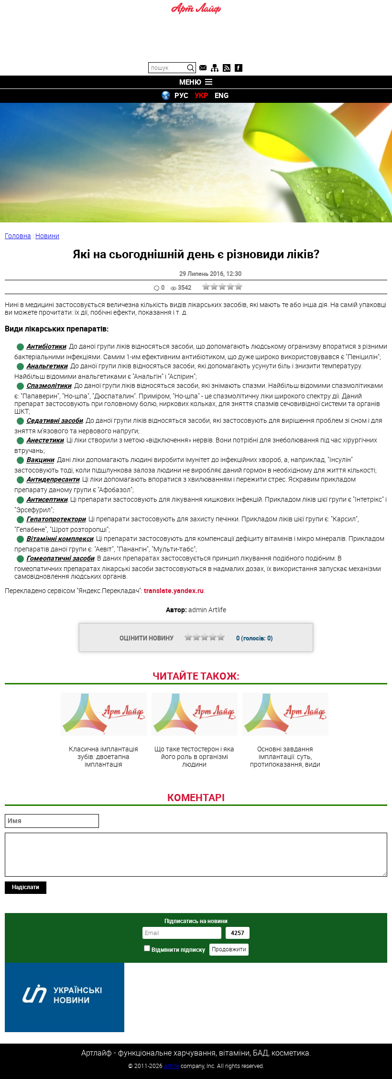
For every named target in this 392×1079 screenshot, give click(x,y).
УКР (201, 95)
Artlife (171, 1065)
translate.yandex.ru (174, 590)
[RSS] (226, 68)
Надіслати (25, 887)
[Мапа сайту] (214, 68)
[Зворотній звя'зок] (203, 68)
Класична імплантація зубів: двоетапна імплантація (103, 756)
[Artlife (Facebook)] (238, 68)
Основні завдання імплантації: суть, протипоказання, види (285, 756)
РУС (181, 95)
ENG (222, 95)
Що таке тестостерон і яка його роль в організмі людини (194, 756)
